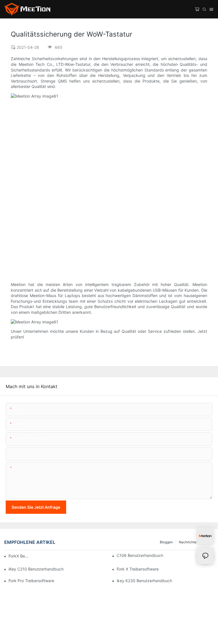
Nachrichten (188, 542)
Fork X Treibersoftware (138, 569)
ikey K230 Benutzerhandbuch (144, 580)
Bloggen (166, 542)
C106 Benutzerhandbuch (140, 555)
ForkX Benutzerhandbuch (19, 556)
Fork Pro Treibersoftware (31, 580)
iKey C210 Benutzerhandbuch (36, 569)
